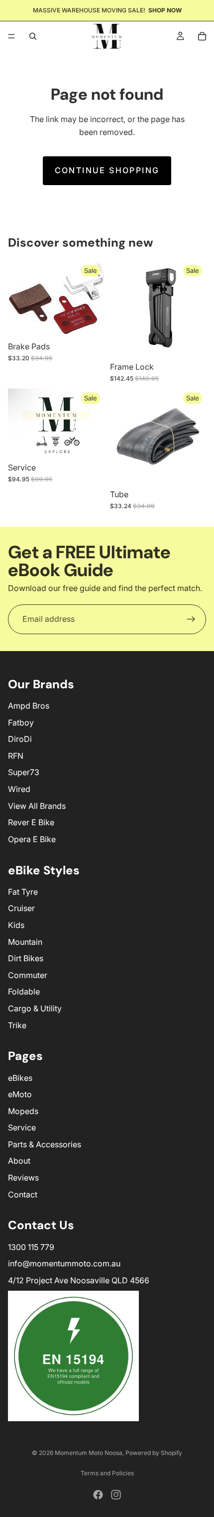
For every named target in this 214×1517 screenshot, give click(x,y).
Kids (16, 925)
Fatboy (21, 722)
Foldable (24, 991)
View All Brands (37, 806)
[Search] (33, 36)
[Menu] (11, 36)
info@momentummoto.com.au (64, 1263)
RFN (15, 756)
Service (22, 1127)
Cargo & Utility (35, 1008)
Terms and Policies (107, 1473)
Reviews (23, 1178)
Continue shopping (107, 170)
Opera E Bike (32, 839)
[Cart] (202, 36)
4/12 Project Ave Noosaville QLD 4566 (78, 1280)
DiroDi (20, 739)
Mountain (25, 942)
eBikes (20, 1078)
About (19, 1161)
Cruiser (21, 908)
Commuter (27, 975)
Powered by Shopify (153, 1452)
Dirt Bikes (25, 958)
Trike (17, 1025)
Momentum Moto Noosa (88, 1452)
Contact (22, 1194)
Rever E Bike (31, 822)
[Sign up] (191, 619)
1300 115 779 (31, 1247)
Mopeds (23, 1111)
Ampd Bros (28, 706)
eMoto (20, 1094)
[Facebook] (98, 1495)
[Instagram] (116, 1495)
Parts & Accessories (44, 1144)
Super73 (23, 772)
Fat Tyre (23, 892)
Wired (19, 789)
